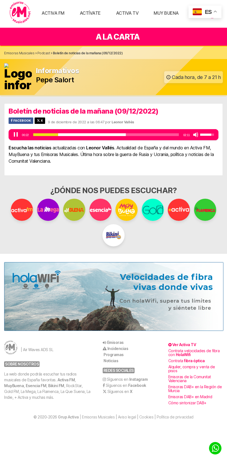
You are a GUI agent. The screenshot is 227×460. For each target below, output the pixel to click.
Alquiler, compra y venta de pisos (191, 368)
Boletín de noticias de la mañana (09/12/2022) (84, 111)
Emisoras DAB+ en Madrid (190, 396)
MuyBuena (14, 385)
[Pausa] (16, 134)
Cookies (146, 417)
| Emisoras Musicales (86, 417)
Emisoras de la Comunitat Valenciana (189, 378)
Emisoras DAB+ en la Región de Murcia (195, 388)
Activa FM (53, 13)
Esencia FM (36, 385)
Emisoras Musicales (19, 53)
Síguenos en (127, 379)
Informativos (57, 70)
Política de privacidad (175, 417)
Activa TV (127, 13)
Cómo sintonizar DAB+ (187, 402)
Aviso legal (127, 417)
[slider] (106, 134)
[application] (113, 134)
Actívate (90, 13)
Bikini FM (56, 385)
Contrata (186, 360)
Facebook (21, 120)
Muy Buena (166, 13)
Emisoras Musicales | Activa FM (20, 12)
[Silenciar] (195, 134)
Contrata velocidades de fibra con (194, 352)
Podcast (43, 53)
